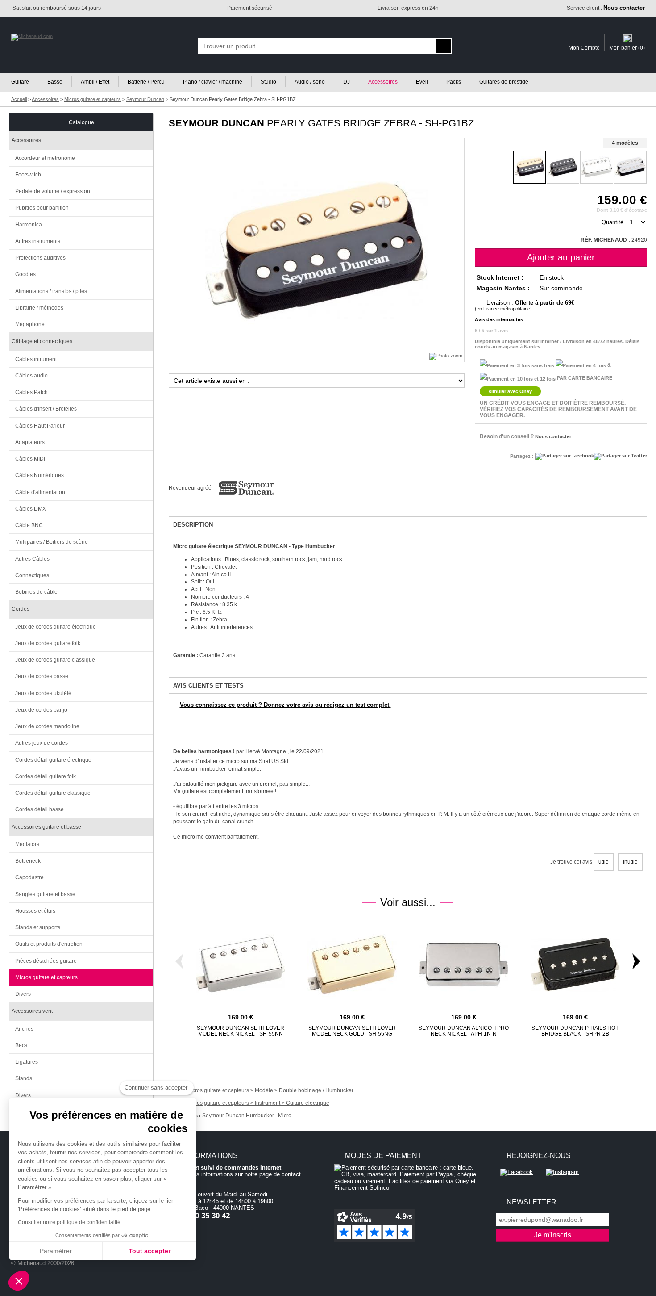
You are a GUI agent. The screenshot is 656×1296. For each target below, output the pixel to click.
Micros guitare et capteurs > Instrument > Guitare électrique (258, 1103)
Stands (23, 1078)
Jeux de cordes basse (41, 676)
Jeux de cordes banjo (41, 710)
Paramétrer (56, 1250)
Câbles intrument (36, 359)
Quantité (612, 222)
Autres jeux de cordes (41, 743)
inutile (630, 862)
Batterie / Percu (146, 82)
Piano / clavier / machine (212, 82)
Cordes (20, 609)
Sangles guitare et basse (45, 894)
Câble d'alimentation (40, 492)
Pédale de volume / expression (52, 191)
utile (603, 862)
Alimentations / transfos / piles (51, 291)
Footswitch (28, 175)
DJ (346, 82)
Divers (23, 994)
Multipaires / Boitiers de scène (51, 542)
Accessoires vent (32, 1011)
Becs (21, 1045)
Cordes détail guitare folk (45, 776)
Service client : (606, 8)
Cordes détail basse (39, 809)
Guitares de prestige (503, 82)
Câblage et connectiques (42, 341)
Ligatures (26, 1062)
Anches (24, 1029)
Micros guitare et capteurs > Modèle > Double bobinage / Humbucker (270, 1090)
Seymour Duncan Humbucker (238, 1115)
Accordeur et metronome (45, 158)
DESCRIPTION (193, 524)
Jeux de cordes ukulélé (43, 693)
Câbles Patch (31, 392)
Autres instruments (37, 241)
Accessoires (383, 82)
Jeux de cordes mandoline (47, 726)
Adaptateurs (30, 442)
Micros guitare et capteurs (46, 977)
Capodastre (29, 877)
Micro (284, 1115)
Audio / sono (310, 82)
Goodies (25, 274)
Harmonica (28, 225)
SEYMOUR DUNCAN (216, 123)
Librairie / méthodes (39, 308)
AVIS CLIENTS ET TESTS (208, 685)
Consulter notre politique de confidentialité (69, 1222)
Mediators (27, 844)
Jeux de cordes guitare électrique (55, 627)
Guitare (20, 82)
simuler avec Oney (510, 391)
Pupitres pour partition (42, 208)
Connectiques (32, 575)
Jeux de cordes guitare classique (55, 660)
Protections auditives (40, 258)
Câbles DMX (30, 509)
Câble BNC (29, 525)
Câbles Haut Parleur (40, 426)
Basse (54, 82)
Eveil (422, 82)
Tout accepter (149, 1250)
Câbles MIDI (30, 459)
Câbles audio (31, 376)
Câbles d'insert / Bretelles (46, 409)
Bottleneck (28, 861)
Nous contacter (553, 436)
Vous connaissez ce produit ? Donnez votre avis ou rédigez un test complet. (285, 704)
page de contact (280, 1174)
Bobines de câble (36, 592)
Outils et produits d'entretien (49, 944)
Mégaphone (30, 324)
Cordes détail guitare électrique (53, 760)
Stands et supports (37, 927)
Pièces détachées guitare (46, 961)
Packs (453, 82)
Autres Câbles (32, 559)
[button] (18, 1281)
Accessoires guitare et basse (46, 827)
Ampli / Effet (95, 82)
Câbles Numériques (39, 475)
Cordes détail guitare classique (53, 793)
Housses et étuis (35, 911)
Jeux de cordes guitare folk (47, 643)
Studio (268, 82)
